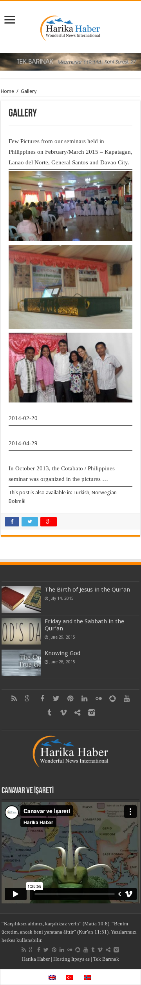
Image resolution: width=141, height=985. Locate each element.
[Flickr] (98, 698)
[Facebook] (42, 698)
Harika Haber (36, 959)
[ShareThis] (77, 712)
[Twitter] (56, 698)
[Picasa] (113, 698)
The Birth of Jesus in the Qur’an (87, 589)
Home (7, 91)
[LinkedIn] (84, 698)
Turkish (81, 492)
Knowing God (62, 653)
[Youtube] (127, 698)
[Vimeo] (63, 712)
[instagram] (91, 712)
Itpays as (80, 959)
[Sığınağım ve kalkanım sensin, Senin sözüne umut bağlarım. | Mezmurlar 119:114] (70, 61)
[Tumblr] (49, 712)
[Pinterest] (70, 698)
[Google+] (28, 698)
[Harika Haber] (70, 25)
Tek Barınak (106, 959)
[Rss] (14, 698)
